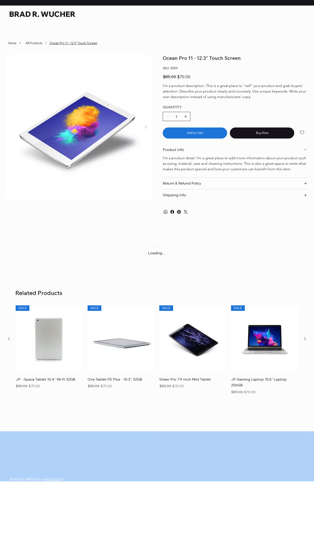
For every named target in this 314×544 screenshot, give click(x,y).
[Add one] (185, 116)
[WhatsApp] (165, 212)
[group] (157, 354)
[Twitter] (185, 212)
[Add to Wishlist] (302, 132)
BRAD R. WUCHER (42, 14)
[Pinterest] (179, 212)
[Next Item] (145, 127)
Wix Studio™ (54, 483)
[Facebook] (172, 212)
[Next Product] (305, 343)
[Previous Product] (9, 343)
